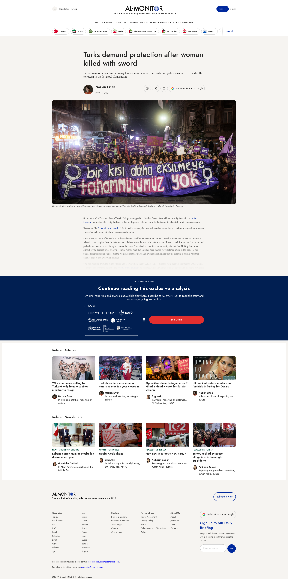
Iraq (83, 512)
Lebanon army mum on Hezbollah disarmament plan (73, 455)
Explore (174, 23)
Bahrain (85, 524)
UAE (54, 528)
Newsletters (64, 8)
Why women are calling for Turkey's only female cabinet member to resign (70, 386)
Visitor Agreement (149, 516)
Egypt (54, 539)
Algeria (85, 551)
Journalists (175, 520)
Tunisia (85, 543)
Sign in (233, 9)
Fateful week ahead (111, 454)
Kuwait (84, 528)
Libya (84, 536)
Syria (54, 551)
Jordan (84, 516)
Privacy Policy (147, 520)
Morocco (86, 547)
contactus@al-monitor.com (92, 567)
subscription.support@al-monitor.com (103, 561)
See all (229, 31)
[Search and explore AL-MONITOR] (54, 8)
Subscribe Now (224, 496)
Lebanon (56, 547)
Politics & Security (104, 23)
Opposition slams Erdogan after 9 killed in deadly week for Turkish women (167, 386)
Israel (54, 532)
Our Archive (116, 532)
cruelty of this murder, (128, 267)
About (173, 516)
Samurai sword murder (108, 228)
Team (173, 524)
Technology (136, 23)
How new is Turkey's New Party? (166, 454)
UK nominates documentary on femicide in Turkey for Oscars (212, 385)
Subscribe (222, 9)
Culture (122, 23)
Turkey (55, 516)
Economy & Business (156, 23)
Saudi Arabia (57, 520)
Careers (174, 528)
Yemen (84, 532)
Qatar (54, 543)
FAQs (143, 524)
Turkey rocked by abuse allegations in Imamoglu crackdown (208, 457)
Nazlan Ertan (105, 86)
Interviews (187, 23)
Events (74, 8)
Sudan (84, 539)
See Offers (176, 319)
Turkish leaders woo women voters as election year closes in (119, 385)
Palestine (56, 536)
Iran (54, 524)
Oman (84, 520)
